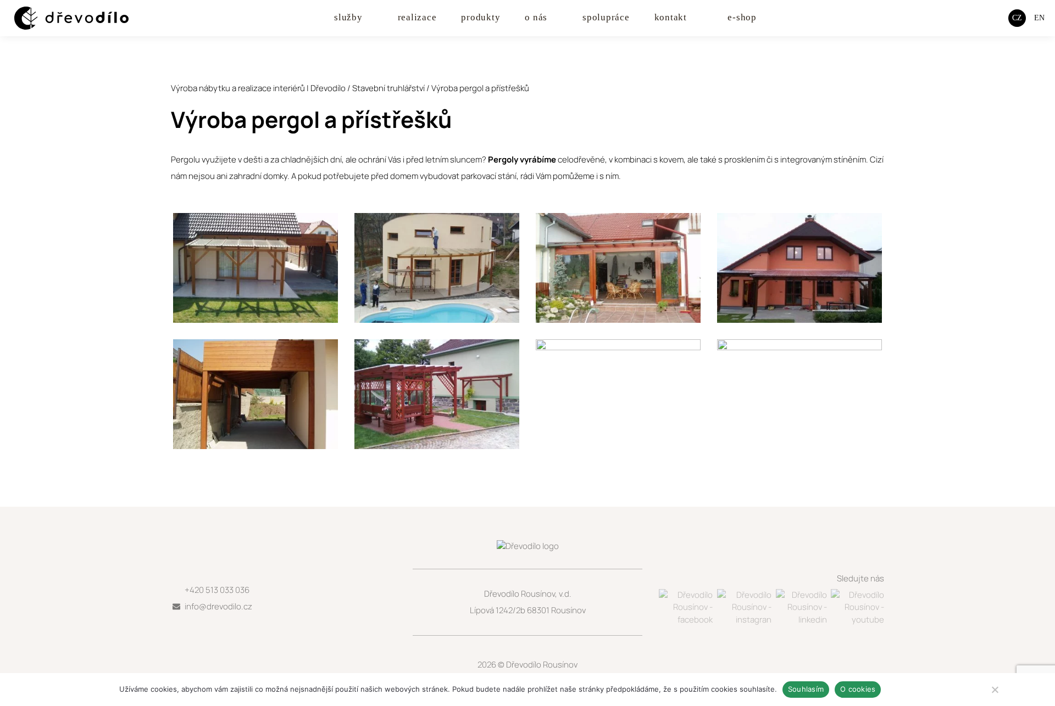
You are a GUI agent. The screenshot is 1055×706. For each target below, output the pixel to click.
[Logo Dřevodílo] (61, 18)
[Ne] (994, 689)
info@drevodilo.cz (218, 606)
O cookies (857, 689)
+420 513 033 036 (217, 590)
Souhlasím (806, 689)
